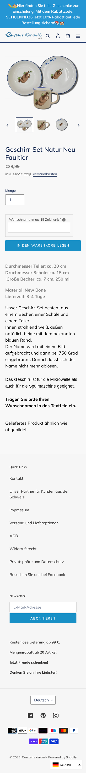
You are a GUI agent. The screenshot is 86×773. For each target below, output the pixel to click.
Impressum (19, 510)
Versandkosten (45, 174)
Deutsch (41, 700)
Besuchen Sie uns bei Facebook (37, 574)
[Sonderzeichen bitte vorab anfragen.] (64, 220)
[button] (66, 764)
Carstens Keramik (34, 757)
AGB (14, 535)
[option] (24, 125)
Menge (10, 190)
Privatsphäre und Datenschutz (37, 561)
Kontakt (16, 478)
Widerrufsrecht (23, 548)
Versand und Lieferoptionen (34, 522)
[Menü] (78, 35)
